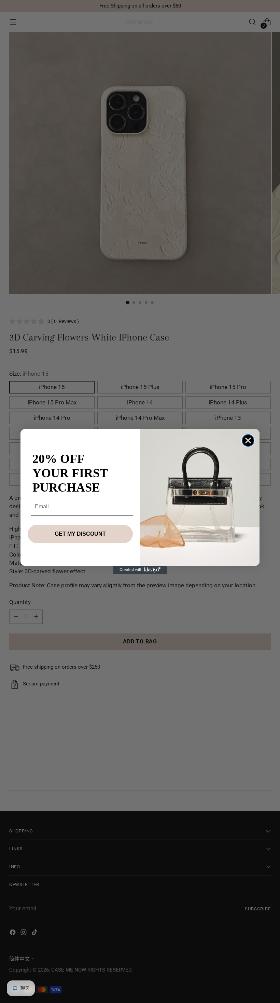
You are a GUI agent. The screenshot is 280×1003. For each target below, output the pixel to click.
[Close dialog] (248, 440)
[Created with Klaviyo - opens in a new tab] (140, 570)
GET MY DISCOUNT (80, 534)
